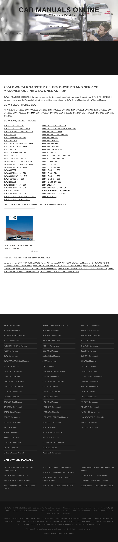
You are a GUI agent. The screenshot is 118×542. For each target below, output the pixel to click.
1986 (59, 110)
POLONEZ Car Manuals (90, 325)
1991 (82, 110)
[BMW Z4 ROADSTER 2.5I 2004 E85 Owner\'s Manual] (19, 224)
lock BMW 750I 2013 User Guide (86, 524)
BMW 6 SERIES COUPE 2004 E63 (17, 200)
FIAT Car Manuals (10, 427)
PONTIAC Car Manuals (90, 331)
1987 (63, 110)
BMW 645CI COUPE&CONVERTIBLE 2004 (59, 129)
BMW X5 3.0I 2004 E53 (51, 176)
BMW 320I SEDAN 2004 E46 (15, 138)
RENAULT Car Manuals (90, 346)
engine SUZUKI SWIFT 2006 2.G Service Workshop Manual (41, 518)
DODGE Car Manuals (12, 417)
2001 (19, 113)
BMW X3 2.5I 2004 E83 (51, 164)
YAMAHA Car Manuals (90, 427)
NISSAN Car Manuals (51, 438)
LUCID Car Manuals (50, 402)
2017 (93, 113)
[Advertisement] (59, 58)
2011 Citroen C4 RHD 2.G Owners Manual (97, 486)
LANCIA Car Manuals (51, 376)
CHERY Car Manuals (12, 376)
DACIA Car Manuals (11, 397)
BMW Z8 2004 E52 (49, 197)
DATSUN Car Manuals (12, 412)
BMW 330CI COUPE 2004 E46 (15, 167)
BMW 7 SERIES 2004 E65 (52, 132)
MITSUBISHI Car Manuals (53, 432)
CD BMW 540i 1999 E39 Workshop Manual (86, 518)
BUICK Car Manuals (11, 366)
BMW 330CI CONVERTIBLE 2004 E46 (18, 164)
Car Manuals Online (59, 9)
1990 (77, 110)
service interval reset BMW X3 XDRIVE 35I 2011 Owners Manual (57, 266)
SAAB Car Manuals (88, 351)
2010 (61, 113)
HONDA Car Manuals (51, 331)
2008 (51, 113)
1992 (86, 110)
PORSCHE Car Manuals (90, 336)
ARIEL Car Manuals (11, 341)
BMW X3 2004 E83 (49, 161)
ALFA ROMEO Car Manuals (14, 336)
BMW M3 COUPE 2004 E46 (53, 158)
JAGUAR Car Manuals (51, 356)
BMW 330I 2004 (10, 170)
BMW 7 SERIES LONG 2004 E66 (55, 135)
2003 (28, 113)
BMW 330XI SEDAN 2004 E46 (15, 176)
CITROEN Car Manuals (13, 392)
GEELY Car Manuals (11, 438)
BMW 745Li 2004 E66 (50, 141)
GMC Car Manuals (11, 448)
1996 (105, 110)
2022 (5, 116)
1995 (100, 110)
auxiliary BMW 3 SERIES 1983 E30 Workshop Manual (36, 269)
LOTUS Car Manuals (50, 397)
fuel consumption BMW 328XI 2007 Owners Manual (59, 272)
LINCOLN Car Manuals (51, 392)
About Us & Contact (66, 534)
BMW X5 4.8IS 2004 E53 (51, 182)
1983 (45, 110)
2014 (79, 113)
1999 (10, 113)
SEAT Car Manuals (88, 361)
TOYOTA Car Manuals (89, 402)
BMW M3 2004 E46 (49, 152)
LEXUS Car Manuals (50, 387)
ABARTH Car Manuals (12, 325)
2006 (42, 113)
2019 (102, 113)
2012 (70, 113)
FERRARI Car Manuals (12, 422)
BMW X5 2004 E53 (49, 173)
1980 (31, 110)
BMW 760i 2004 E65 (50, 143)
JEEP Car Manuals (50, 361)
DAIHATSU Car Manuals (13, 407)
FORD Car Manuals (11, 432)
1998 (5, 113)
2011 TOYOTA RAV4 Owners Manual (57, 467)
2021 (111, 113)
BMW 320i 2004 (10, 135)
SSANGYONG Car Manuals (92, 376)
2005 (38, 113)
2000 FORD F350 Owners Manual (17, 481)
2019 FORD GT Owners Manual (16, 475)
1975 (8, 110)
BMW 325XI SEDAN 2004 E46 (15, 158)
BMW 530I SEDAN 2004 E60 (15, 188)
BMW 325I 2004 (10, 149)
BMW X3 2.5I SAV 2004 (51, 167)
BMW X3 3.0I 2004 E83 (51, 170)
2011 (65, 113)
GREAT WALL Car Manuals (14, 453)
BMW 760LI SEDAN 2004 (52, 149)
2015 (84, 113)
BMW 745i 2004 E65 (50, 138)
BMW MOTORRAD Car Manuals (16, 361)
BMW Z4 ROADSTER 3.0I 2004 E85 (56, 194)
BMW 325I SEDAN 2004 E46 (15, 152)
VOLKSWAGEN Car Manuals (92, 417)
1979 (27, 110)
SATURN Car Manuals (89, 356)
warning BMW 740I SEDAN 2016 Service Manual (69, 263)
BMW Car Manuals (11, 356)
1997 (110, 110)
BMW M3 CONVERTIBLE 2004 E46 (56, 155)
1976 (13, 110)
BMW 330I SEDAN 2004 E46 (15, 173)
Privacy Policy (49, 534)
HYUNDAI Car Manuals (51, 341)
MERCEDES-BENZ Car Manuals (55, 417)
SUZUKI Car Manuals (89, 387)
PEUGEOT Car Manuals (52, 453)
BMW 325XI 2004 (10, 155)
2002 (24, 113)
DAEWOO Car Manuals (13, 402)
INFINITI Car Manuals (51, 346)
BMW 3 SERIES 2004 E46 (14, 126)
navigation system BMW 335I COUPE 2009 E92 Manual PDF (27, 263)
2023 (10, 116)
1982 (40, 110)
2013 (74, 113)
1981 (36, 110)
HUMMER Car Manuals (52, 336)
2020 (107, 113)
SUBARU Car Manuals (90, 381)
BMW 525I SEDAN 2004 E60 (15, 185)
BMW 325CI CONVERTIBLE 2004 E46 (18, 143)
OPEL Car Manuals (50, 448)
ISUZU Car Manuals (50, 351)
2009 (56, 113)
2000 (15, 113)
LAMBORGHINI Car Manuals (54, 371)
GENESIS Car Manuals (13, 443)
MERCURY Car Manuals (52, 422)
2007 (47, 113)
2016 (88, 113)
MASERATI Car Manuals (52, 407)
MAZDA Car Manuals (51, 412)
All (5, 110)
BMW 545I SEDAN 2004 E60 (15, 194)
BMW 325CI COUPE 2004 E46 (15, 146)
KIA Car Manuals (49, 366)
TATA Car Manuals (88, 392)
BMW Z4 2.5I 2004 (49, 185)
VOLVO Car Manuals (89, 422)
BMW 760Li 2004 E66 (50, 146)
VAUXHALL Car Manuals (90, 412)
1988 (68, 110)
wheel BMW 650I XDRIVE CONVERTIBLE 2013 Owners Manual (82, 269)
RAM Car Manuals (88, 341)
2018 (97, 113)
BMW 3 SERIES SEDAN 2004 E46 (17, 129)
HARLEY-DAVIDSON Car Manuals (56, 325)
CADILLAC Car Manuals (13, 371)
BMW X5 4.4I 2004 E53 (51, 179)
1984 (50, 110)
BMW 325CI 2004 (10, 141)
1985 (54, 110)
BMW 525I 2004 (10, 182)
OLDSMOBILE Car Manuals (53, 443)
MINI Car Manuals (49, 427)
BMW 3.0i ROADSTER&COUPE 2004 (18, 132)
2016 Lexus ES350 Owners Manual (94, 481)
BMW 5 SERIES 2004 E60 (14, 179)
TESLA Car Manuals (89, 397)
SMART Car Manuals (89, 371)
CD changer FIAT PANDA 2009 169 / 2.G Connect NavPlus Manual (77, 521)
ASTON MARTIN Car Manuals (15, 346)
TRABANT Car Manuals (90, 407)
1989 (73, 110)
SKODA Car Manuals (89, 366)
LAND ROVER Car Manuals (53, 381)
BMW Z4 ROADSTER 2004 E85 (54, 188)
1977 (17, 110)
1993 (91, 110)
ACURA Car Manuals (12, 331)
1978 (22, 110)
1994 (96, 110)
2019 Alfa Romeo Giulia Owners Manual (58, 486)
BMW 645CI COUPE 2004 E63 (54, 126)
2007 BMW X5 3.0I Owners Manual (94, 475)
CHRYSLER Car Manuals (13, 387)
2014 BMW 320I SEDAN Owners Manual (58, 473)
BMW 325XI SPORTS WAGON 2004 (18, 161)
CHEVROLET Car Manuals (14, 381)
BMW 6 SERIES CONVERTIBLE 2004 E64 (20, 197)
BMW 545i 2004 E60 (11, 191)
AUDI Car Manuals (11, 351)
